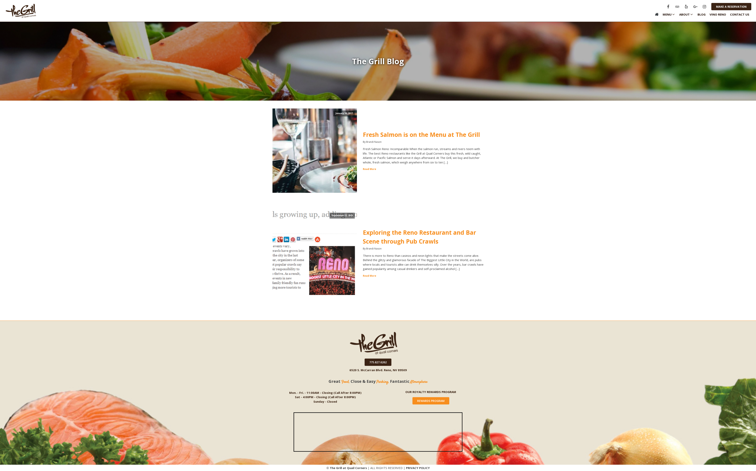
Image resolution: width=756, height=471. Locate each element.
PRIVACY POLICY (418, 468)
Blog (702, 14)
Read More (369, 169)
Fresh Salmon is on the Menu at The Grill (421, 135)
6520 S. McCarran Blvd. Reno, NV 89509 (378, 370)
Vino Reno (718, 14)
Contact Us (739, 14)
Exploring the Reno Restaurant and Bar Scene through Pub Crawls (419, 236)
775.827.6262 (378, 362)
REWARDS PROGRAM (431, 401)
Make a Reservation (731, 6)
